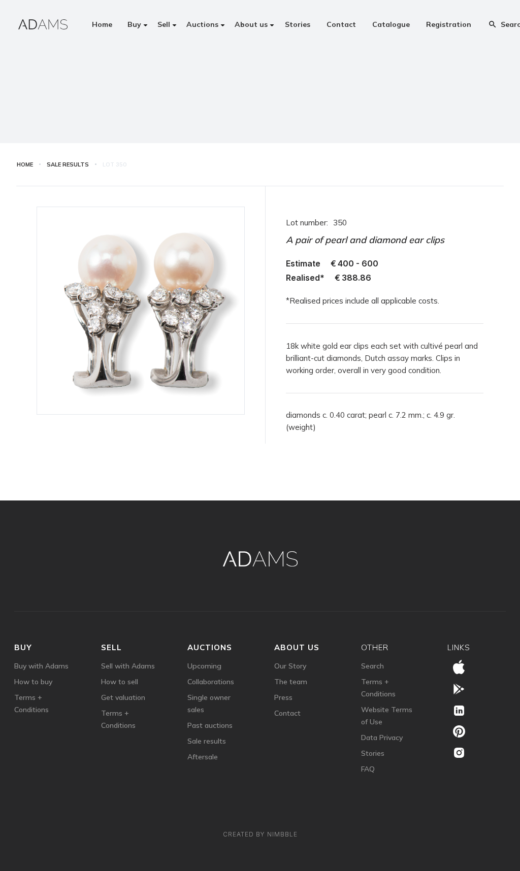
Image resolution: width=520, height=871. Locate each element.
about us (296, 647)
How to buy (33, 681)
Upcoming (204, 666)
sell (111, 647)
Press (283, 697)
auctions (209, 647)
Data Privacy (382, 737)
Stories (372, 753)
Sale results (206, 741)
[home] (43, 24)
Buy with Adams (41, 666)
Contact (287, 713)
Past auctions (210, 725)
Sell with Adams (128, 666)
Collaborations (210, 681)
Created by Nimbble (260, 834)
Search (372, 666)
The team (290, 681)
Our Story (290, 666)
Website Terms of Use (386, 715)
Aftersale (202, 756)
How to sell (119, 681)
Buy (23, 647)
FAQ (368, 769)
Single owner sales (209, 703)
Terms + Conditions (31, 703)
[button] (135, 24)
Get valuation (123, 697)
